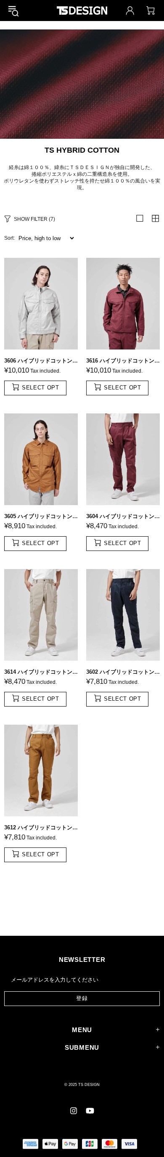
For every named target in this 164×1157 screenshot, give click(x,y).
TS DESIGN (82, 10)
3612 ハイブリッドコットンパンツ (41, 827)
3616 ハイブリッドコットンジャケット (123, 360)
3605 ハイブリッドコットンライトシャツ (41, 516)
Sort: (9, 238)
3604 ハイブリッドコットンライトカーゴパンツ (123, 516)
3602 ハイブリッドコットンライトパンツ (123, 672)
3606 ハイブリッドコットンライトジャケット (41, 360)
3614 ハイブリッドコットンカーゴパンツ (41, 672)
